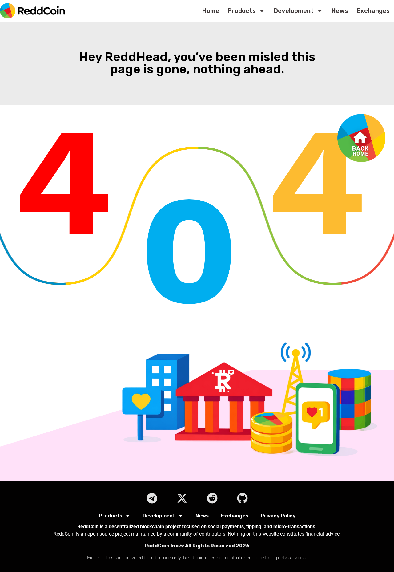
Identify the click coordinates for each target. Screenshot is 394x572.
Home (210, 10)
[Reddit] (212, 498)
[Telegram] (152, 498)
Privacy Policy (278, 516)
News (340, 10)
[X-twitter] (182, 498)
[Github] (242, 498)
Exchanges (373, 10)
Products (242, 10)
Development (294, 10)
